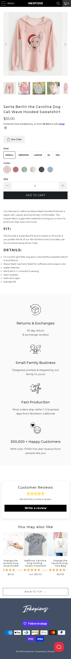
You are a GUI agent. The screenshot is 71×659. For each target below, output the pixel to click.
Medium (24, 155)
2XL (57, 155)
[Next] (65, 44)
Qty (5, 179)
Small (9, 155)
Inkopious (29, 651)
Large (38, 155)
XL (48, 155)
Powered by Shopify (45, 651)
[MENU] (2, 3)
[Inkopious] (35, 3)
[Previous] (6, 44)
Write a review (36, 508)
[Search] (58, 3)
